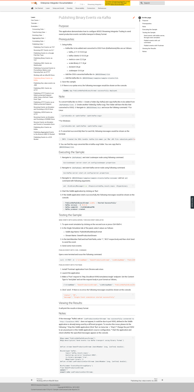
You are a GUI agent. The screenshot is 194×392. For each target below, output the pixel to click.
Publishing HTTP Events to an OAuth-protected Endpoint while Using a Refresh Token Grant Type (44, 96)
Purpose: (145, 20)
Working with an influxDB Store (44, 75)
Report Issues (192, 202)
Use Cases (35, 20)
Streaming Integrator (95, 4)
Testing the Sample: (149, 32)
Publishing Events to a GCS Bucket (43, 138)
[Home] (32, 8)
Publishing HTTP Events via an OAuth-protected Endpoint (44, 103)
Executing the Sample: (149, 29)
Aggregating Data (38, 38)
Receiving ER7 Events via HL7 (44, 50)
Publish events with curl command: (152, 41)
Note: (144, 27)
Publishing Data (37, 44)
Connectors (91, 8)
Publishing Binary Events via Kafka (43, 79)
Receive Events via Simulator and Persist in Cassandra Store (44, 123)
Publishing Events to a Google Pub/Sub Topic (44, 54)
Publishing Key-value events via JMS (44, 84)
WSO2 (68, 387)
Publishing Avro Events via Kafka (42, 128)
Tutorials (34, 23)
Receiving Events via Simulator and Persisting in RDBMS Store (44, 118)
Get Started (39, 8)
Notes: (144, 51)
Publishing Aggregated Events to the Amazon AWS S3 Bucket (44, 133)
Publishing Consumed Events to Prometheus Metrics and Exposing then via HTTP (44, 70)
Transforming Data (38, 32)
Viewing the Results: (149, 48)
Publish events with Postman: (154, 45)
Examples (34, 26)
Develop (69, 8)
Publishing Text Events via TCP (44, 47)
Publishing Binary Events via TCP (43, 59)
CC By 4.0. (49, 389)
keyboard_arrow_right (140, 18)
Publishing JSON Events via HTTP (43, 113)
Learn (48, 8)
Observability (79, 8)
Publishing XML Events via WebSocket (43, 64)
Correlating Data (38, 41)
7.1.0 (81, 4)
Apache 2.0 (75, 389)
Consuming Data (38, 29)
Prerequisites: (147, 23)
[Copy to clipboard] (133, 90)
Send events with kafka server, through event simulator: (154, 36)
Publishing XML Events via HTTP (43, 89)
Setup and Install (58, 8)
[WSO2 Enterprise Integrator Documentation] (34, 3)
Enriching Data (37, 35)
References (102, 8)
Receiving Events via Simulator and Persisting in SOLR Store (44, 108)
